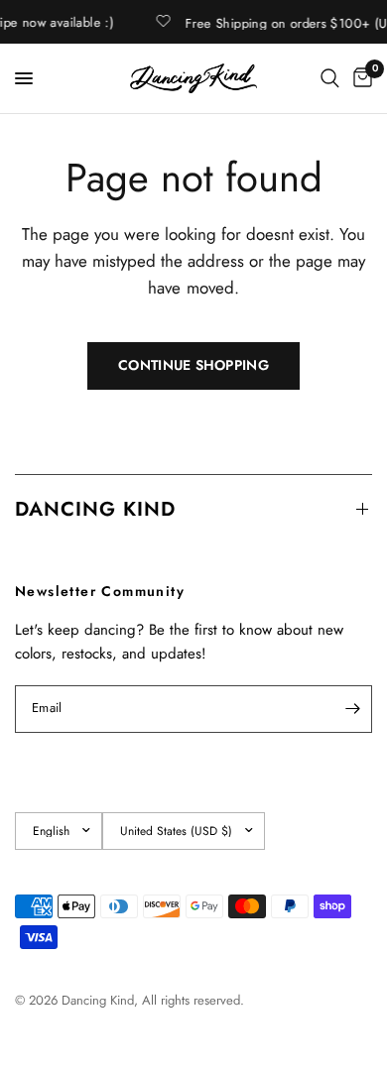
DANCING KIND (95, 509)
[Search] (330, 78)
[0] (359, 78)
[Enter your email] (352, 709)
